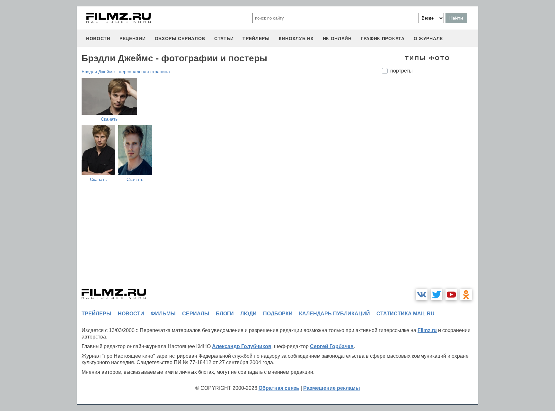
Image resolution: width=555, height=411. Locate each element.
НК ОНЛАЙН (337, 38)
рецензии (132, 38)
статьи (223, 38)
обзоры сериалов (180, 38)
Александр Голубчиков (241, 346)
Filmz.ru (427, 330)
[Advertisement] (430, 186)
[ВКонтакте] (421, 294)
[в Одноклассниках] (466, 294)
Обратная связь (279, 388)
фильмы (163, 313)
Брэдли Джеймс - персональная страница (126, 71)
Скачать (109, 119)
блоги (225, 313)
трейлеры (256, 38)
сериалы (195, 313)
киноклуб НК (296, 38)
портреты (401, 70)
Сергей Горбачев (332, 346)
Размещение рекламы (331, 388)
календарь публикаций (334, 313)
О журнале (428, 38)
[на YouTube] (451, 294)
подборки (278, 313)
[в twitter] (436, 294)
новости (98, 38)
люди (248, 313)
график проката (383, 38)
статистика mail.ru (405, 313)
